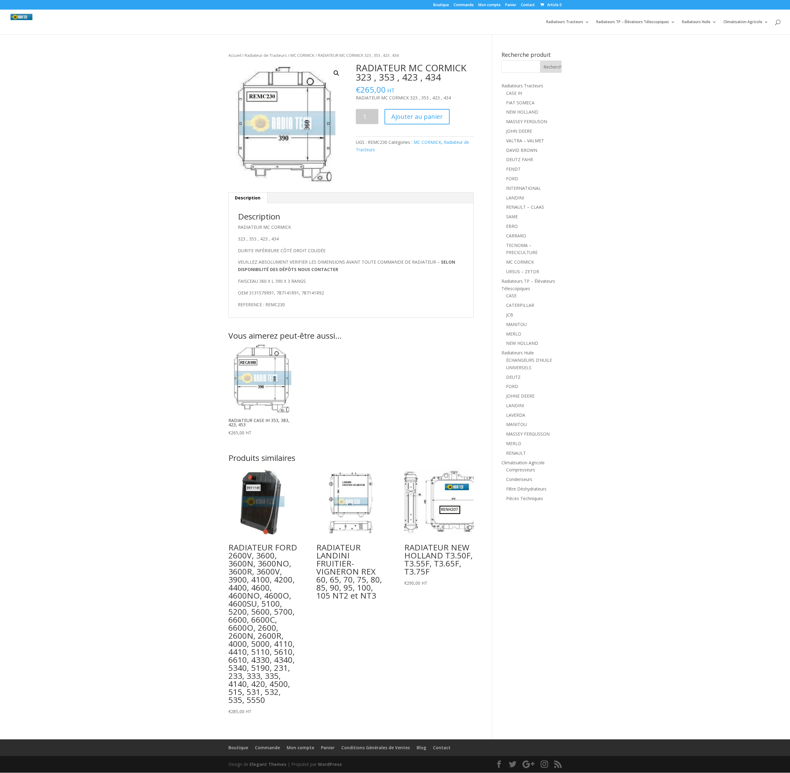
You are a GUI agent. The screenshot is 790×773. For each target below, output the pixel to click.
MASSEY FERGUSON (526, 121)
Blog (421, 747)
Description (247, 198)
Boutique (441, 5)
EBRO (512, 226)
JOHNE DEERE (520, 396)
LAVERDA (515, 415)
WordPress (330, 764)
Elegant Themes (268, 764)
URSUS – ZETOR (522, 271)
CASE (511, 296)
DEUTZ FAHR (519, 159)
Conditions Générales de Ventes (375, 747)
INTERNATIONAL (523, 188)
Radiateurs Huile (696, 22)
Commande (464, 5)
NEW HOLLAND (522, 112)
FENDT (513, 169)
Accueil (234, 55)
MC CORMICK (302, 55)
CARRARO (516, 236)
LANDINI (515, 198)
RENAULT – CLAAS (525, 207)
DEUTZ (513, 377)
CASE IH (514, 93)
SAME (512, 216)
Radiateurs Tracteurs (564, 22)
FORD (512, 179)
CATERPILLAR (520, 305)
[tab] (248, 198)
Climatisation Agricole (742, 22)
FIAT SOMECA (520, 103)
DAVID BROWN (521, 150)
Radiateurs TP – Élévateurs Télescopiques (632, 22)
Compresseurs (520, 470)
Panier (510, 5)
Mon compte (489, 5)
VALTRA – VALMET (525, 141)
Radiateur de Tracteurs (266, 55)
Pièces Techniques (524, 498)
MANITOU (516, 324)
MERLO (513, 334)
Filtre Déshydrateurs (526, 489)
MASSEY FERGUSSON (528, 434)
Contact (528, 5)
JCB (509, 315)
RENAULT (516, 453)
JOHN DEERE (519, 131)
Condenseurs (519, 479)
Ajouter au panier (417, 116)
